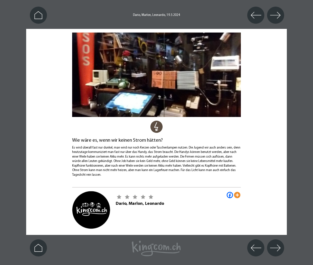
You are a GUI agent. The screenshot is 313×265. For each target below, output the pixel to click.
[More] (237, 195)
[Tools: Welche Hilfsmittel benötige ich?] (156, 129)
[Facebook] (230, 195)
